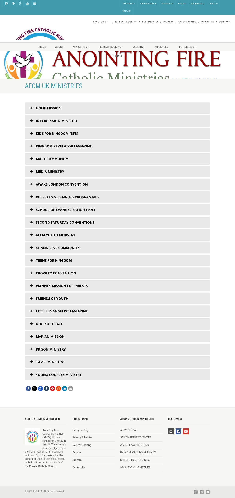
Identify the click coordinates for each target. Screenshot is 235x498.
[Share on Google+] (40, 388)
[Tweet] (34, 388)
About (59, 47)
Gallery (137, 47)
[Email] (70, 388)
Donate (117, 56)
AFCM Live (128, 3)
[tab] (117, 108)
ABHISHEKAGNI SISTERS (134, 445)
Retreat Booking (148, 3)
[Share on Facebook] (28, 388)
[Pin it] (52, 388)
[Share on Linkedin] (64, 388)
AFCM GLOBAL (128, 430)
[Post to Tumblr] (46, 388)
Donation (213, 3)
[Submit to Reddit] (58, 388)
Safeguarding (197, 3)
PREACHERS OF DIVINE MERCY (138, 452)
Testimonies (167, 3)
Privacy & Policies (83, 437)
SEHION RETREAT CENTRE (135, 437)
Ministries (80, 47)
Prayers (182, 3)
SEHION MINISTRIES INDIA (135, 459)
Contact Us (79, 467)
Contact (126, 11)
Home (42, 47)
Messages (161, 47)
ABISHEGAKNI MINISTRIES (135, 467)
